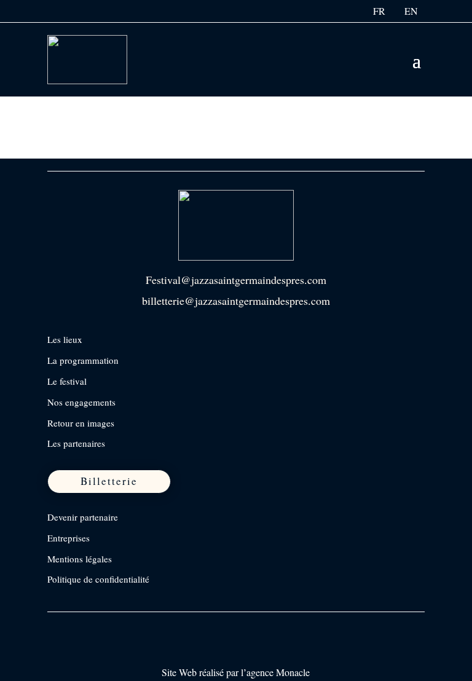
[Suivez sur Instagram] (83, 626)
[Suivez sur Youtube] (135, 626)
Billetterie (109, 481)
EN (411, 10)
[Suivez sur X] (109, 626)
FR (379, 10)
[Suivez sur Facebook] (57, 626)
